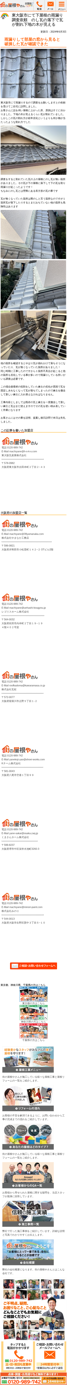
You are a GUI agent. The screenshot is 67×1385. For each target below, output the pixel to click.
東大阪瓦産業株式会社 (14, 455)
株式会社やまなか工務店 (15, 538)
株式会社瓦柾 (9, 689)
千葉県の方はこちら (33, 1040)
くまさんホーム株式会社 (15, 837)
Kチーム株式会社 (11, 763)
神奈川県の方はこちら (33, 1021)
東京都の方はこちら (33, 1003)
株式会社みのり (10, 911)
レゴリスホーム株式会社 (15, 611)
